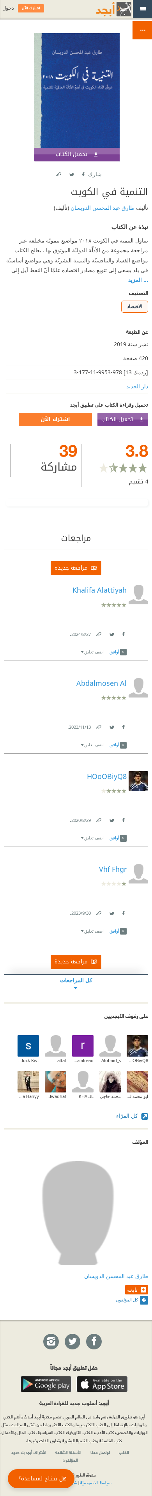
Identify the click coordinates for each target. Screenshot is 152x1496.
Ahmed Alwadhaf (55, 1096)
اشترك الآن (55, 419)
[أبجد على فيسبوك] (93, 1342)
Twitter (71, 173)
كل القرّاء (128, 1115)
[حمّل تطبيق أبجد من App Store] (102, 1384)
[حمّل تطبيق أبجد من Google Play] (46, 1384)
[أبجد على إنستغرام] (50, 1342)
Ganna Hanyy (28, 1096)
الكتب (124, 1452)
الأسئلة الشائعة (68, 1452)
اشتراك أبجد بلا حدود (28, 1452)
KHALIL (86, 1096)
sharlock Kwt (28, 1060)
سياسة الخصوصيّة (95, 1482)
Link (98, 632)
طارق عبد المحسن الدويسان (101, 207)
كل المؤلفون (127, 1300)
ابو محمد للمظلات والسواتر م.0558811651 (137, 1096)
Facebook (83, 173)
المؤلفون (70, 1460)
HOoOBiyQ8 (137, 1060)
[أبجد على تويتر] (72, 1342)
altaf (61, 1060)
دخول (8, 8)
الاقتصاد (134, 306)
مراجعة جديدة (71, 568)
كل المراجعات (76, 980)
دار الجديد (137, 386)
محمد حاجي (110, 1096)
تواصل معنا (100, 1452)
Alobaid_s (111, 1060)
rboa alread (83, 1060)
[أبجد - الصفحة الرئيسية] (104, 9)
